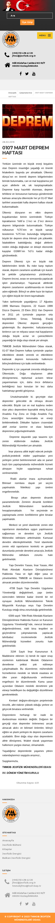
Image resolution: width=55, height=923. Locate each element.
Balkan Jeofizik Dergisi (16, 857)
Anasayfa (12, 93)
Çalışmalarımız (25, 93)
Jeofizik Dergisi (11, 853)
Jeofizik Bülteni (11, 844)
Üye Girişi (27, 22)
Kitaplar (7, 849)
